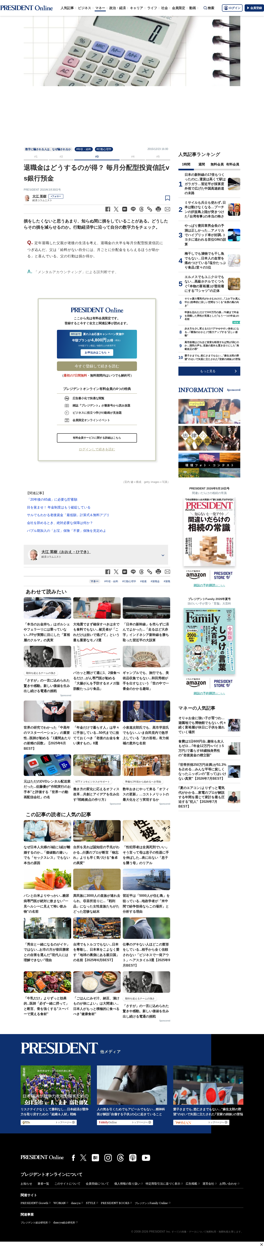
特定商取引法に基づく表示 (163, 1183)
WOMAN (59, 1203)
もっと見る (208, 371)
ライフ (152, 8)
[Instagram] (108, 1157)
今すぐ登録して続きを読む (97, 366)
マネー (100, 8)
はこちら (209, 585)
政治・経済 (117, 8)
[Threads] (120, 1157)
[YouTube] (146, 1158)
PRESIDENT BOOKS (115, 1203)
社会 (164, 8)
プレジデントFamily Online (151, 1203)
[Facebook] (73, 1158)
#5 (158, 156)
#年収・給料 (83, 149)
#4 (132, 156)
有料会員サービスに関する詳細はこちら (97, 437)
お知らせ (26, 1183)
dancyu (75, 1203)
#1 (36, 156)
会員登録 (256, 8)
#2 (61, 156)
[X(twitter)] (83, 1157)
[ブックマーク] (167, 198)
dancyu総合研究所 (64, 1222)
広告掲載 (191, 1183)
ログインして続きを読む (97, 449)
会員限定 (178, 8)
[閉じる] (261, 1244)
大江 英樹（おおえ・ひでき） (66, 552)
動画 (192, 8)
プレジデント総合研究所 (34, 1222)
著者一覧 (43, 1183)
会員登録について (97, 1183)
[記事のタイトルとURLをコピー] (149, 209)
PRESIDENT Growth (34, 1203)
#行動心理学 (104, 149)
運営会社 (208, 1183)
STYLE (90, 1203)
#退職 (167, 581)
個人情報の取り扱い (127, 1183)
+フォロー (56, 196)
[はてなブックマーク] (95, 1157)
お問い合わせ (228, 1183)
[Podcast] (133, 1157)
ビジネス (84, 8)
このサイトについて (67, 1183)
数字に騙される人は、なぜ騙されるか (48, 149)
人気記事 (67, 8)
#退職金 (155, 581)
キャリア (136, 8)
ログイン (234, 8)
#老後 (143, 581)
